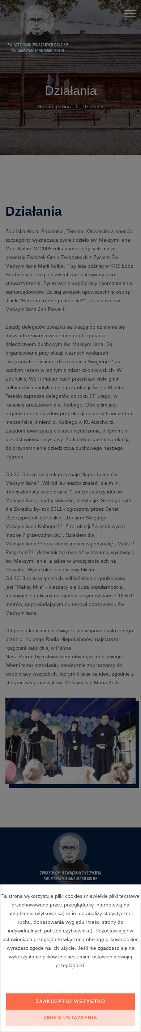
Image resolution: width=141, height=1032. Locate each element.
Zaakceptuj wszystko (71, 1001)
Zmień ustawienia (71, 1017)
